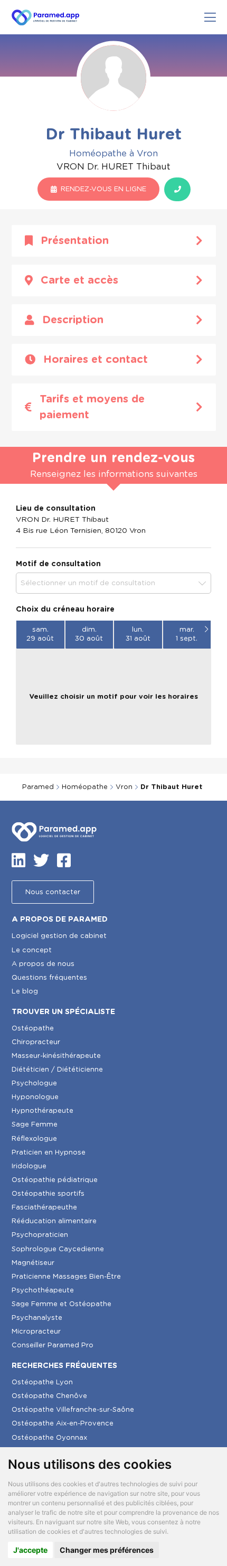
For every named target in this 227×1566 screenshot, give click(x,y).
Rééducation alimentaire (54, 1221)
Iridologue (29, 1166)
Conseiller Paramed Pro (52, 1345)
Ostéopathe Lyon (42, 1382)
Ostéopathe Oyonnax (49, 1437)
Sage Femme (35, 1124)
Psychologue (34, 1083)
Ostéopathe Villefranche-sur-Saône (73, 1409)
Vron (124, 787)
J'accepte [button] (30, 1549)
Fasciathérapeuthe (44, 1207)
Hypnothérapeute (42, 1111)
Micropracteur (36, 1331)
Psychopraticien (40, 1235)
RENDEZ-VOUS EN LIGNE (103, 189)
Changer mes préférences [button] (107, 1549)
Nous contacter (52, 892)
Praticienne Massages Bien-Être (66, 1276)
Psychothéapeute (43, 1290)
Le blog (25, 991)
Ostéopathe (33, 1028)
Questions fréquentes (49, 977)
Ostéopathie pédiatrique (55, 1180)
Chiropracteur (36, 1042)
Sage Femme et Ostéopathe (61, 1304)
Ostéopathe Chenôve (49, 1396)
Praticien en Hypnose (49, 1152)
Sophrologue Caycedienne (58, 1249)
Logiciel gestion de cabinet (59, 936)
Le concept (32, 950)
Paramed (38, 787)
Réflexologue (34, 1139)
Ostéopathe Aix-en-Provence (63, 1423)
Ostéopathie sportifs (48, 1193)
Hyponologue (35, 1097)
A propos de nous (43, 964)
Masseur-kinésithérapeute (56, 1056)
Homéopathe (85, 787)
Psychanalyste (37, 1318)
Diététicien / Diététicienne (57, 1069)
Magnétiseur (33, 1263)
